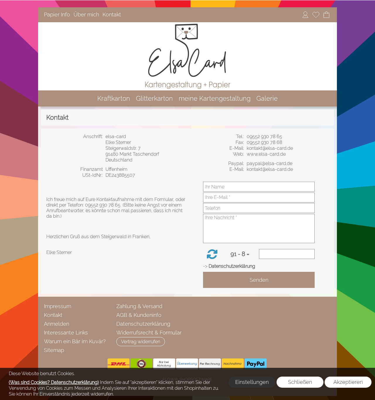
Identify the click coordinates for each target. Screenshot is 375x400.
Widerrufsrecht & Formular (149, 332)
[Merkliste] (316, 15)
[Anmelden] (305, 15)
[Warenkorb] (326, 15)
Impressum (57, 306)
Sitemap (54, 350)
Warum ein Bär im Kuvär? (75, 341)
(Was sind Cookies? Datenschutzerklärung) (54, 382)
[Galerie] (267, 98)
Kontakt (112, 15)
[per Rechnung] (210, 364)
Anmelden (56, 324)
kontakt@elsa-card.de (270, 148)
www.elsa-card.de (267, 154)
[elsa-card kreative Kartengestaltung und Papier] (187, 24)
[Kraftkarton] (113, 98)
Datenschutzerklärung (143, 324)
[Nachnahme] (233, 364)
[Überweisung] (187, 364)
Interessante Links (66, 332)
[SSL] (141, 364)
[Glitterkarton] (154, 98)
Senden (259, 280)
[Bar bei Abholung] (164, 364)
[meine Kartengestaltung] (214, 98)
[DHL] (118, 364)
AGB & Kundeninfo (138, 315)
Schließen (300, 382)
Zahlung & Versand (139, 306)
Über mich (86, 15)
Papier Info (57, 15)
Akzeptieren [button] (348, 382)
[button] (212, 254)
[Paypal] (256, 364)
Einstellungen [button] (252, 382)
